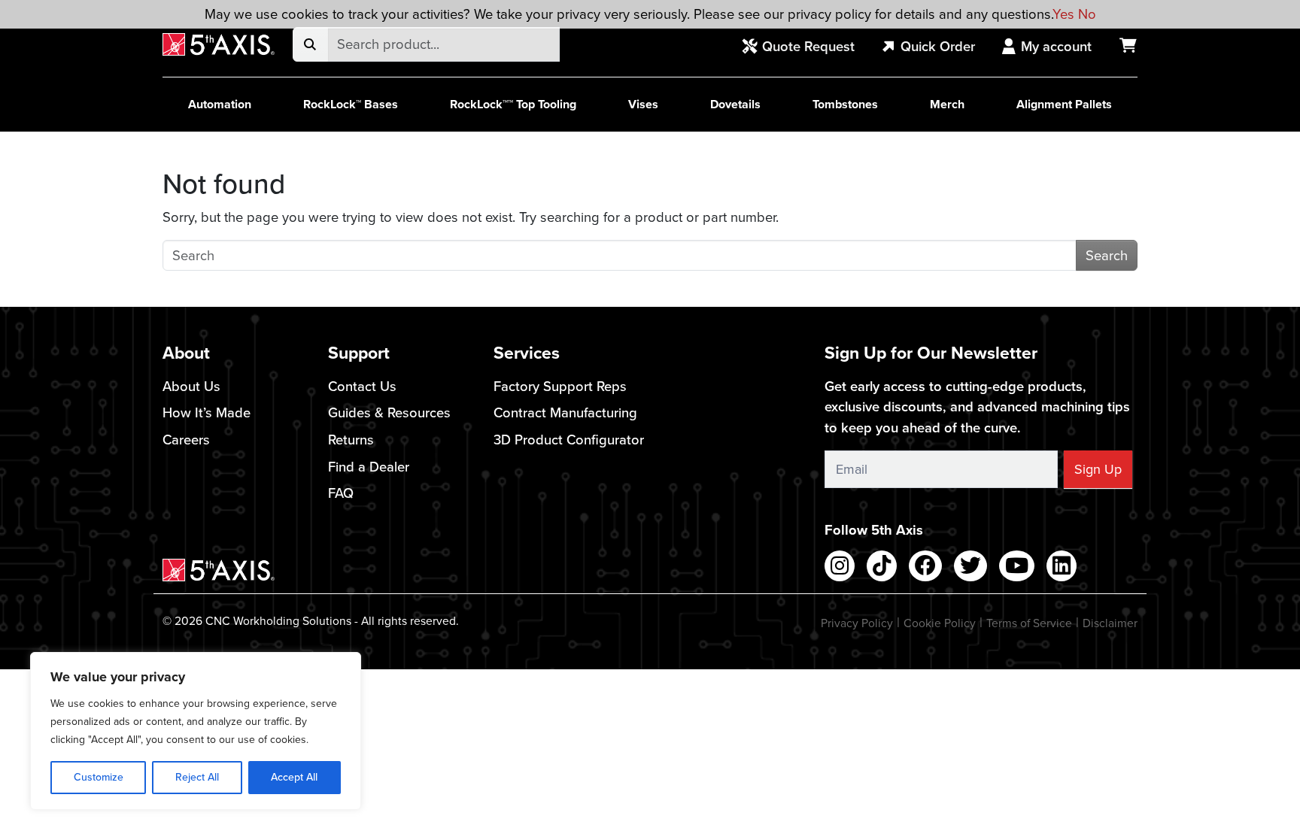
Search (1107, 255)
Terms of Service (1029, 623)
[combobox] (443, 44)
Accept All (294, 777)
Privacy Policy (857, 623)
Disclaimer (1110, 623)
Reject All (197, 777)
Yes (1063, 14)
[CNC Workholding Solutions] (218, 44)
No (1087, 14)
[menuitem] (806, 47)
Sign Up (1098, 469)
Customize (98, 777)
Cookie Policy (940, 623)
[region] (195, 731)
